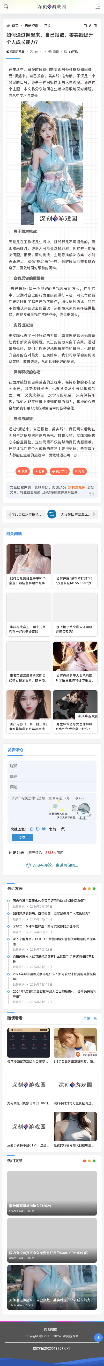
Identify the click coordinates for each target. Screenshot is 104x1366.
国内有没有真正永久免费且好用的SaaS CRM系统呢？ (50, 901)
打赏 (42, 471)
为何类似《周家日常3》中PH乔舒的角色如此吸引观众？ (46, 1103)
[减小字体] (85, 26)
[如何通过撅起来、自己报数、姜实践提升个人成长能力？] (52, 1287)
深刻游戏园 (17, 51)
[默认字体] (91, 26)
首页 (15, 26)
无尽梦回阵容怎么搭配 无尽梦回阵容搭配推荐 (79, 514)
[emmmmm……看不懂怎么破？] (38, 829)
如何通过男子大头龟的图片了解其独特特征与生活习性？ (75, 680)
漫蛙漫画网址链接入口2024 (30, 1206)
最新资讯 (31, 26)
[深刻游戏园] (52, 6)
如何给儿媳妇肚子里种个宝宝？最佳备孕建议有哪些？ (27, 583)
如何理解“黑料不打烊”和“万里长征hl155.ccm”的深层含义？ (75, 583)
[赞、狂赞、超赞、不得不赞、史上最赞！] (44, 829)
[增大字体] (96, 26)
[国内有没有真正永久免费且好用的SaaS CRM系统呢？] (52, 1240)
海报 (81, 471)
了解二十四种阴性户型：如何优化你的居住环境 (46, 926)
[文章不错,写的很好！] (32, 829)
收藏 (24, 471)
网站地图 (51, 1329)
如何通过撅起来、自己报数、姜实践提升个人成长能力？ (52, 913)
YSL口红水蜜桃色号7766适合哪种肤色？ (28, 514)
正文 (47, 26)
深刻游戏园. (71, 1336)
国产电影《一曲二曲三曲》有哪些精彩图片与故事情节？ (28, 728)
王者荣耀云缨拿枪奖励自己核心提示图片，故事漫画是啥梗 (28, 680)
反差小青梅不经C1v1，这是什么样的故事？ (37, 1145)
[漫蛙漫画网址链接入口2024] (52, 1193)
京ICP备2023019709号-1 (51, 1348)
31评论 (73, 51)
